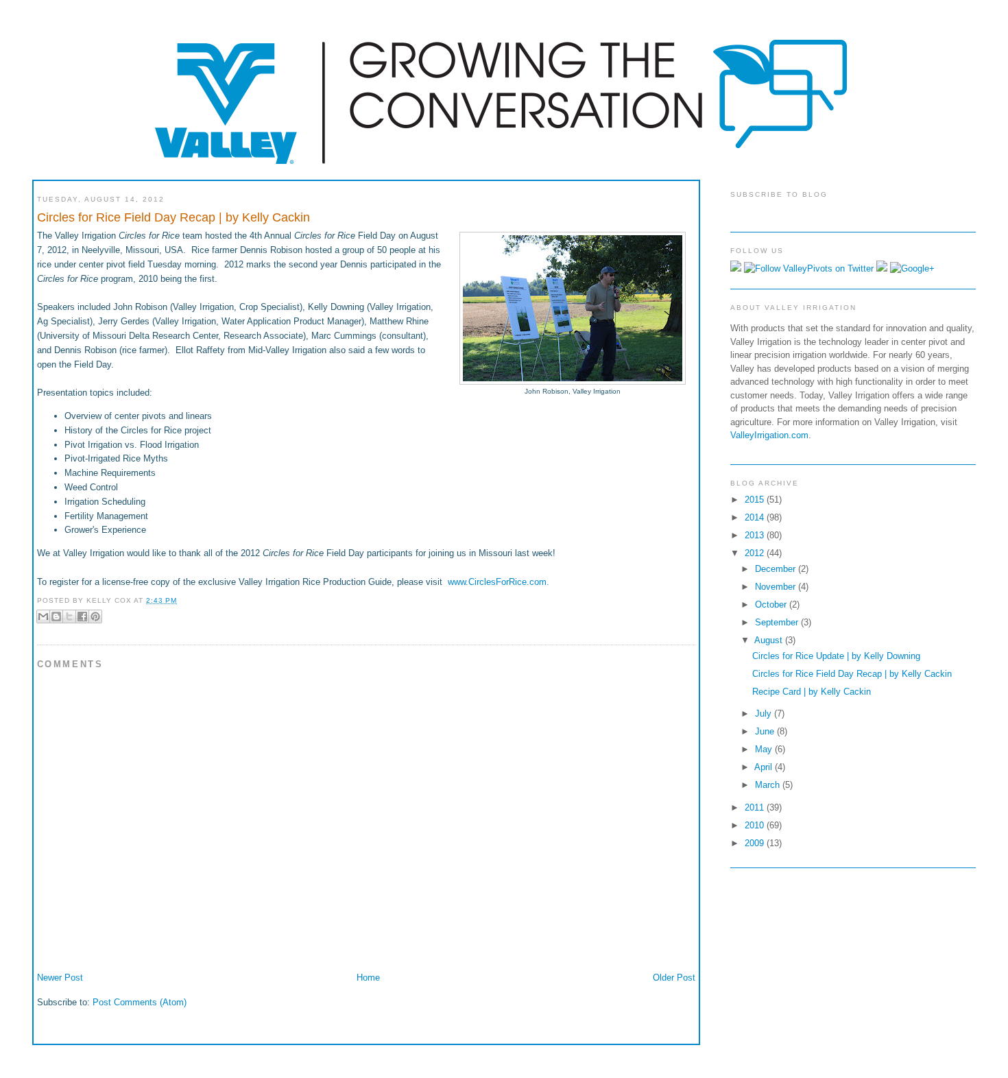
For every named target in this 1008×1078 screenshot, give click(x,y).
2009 (756, 843)
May (765, 749)
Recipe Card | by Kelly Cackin (811, 691)
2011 (756, 807)
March (768, 785)
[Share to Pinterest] (95, 616)
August (769, 640)
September (778, 622)
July (764, 713)
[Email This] (43, 616)
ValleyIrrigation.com (769, 435)
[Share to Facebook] (82, 616)
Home (368, 977)
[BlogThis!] (56, 616)
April (764, 767)
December (776, 569)
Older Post (674, 977)
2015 (756, 499)
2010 (756, 825)
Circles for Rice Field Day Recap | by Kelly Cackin (852, 674)
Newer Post (60, 977)
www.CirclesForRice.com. (498, 582)
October (772, 604)
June (766, 731)
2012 (756, 553)
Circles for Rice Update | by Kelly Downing (836, 656)
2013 (756, 535)
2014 (756, 517)
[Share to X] (69, 616)
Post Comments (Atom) (140, 1002)
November (776, 587)
